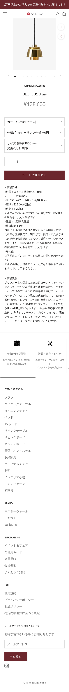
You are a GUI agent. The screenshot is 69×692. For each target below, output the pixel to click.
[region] (34, 359)
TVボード (10, 424)
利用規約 (10, 593)
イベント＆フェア (16, 545)
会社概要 (10, 565)
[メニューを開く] (5, 13)
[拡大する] (61, 27)
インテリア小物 (14, 477)
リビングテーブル (16, 430)
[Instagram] (6, 665)
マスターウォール (16, 511)
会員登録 (10, 559)
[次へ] (60, 76)
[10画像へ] (50, 76)
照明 (7, 470)
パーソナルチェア (16, 464)
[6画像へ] (34, 76)
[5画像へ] (30, 76)
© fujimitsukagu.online (35, 682)
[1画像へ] (15, 76)
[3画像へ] (23, 76)
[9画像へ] (46, 76)
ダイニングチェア (16, 411)
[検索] (57, 13)
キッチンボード (14, 444)
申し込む (16, 656)
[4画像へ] (27, 76)
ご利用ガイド (13, 552)
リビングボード (14, 437)
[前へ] (8, 76)
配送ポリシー (13, 606)
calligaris (10, 524)
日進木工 (10, 518)
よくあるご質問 (14, 572)
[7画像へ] (38, 76)
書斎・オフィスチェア (19, 450)
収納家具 (10, 457)
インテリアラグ (14, 484)
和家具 (8, 490)
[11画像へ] (54, 76)
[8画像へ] (42, 76)
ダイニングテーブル (17, 404)
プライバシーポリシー (19, 600)
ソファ (8, 397)
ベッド (8, 417)
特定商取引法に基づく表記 (22, 613)
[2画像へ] (19, 76)
